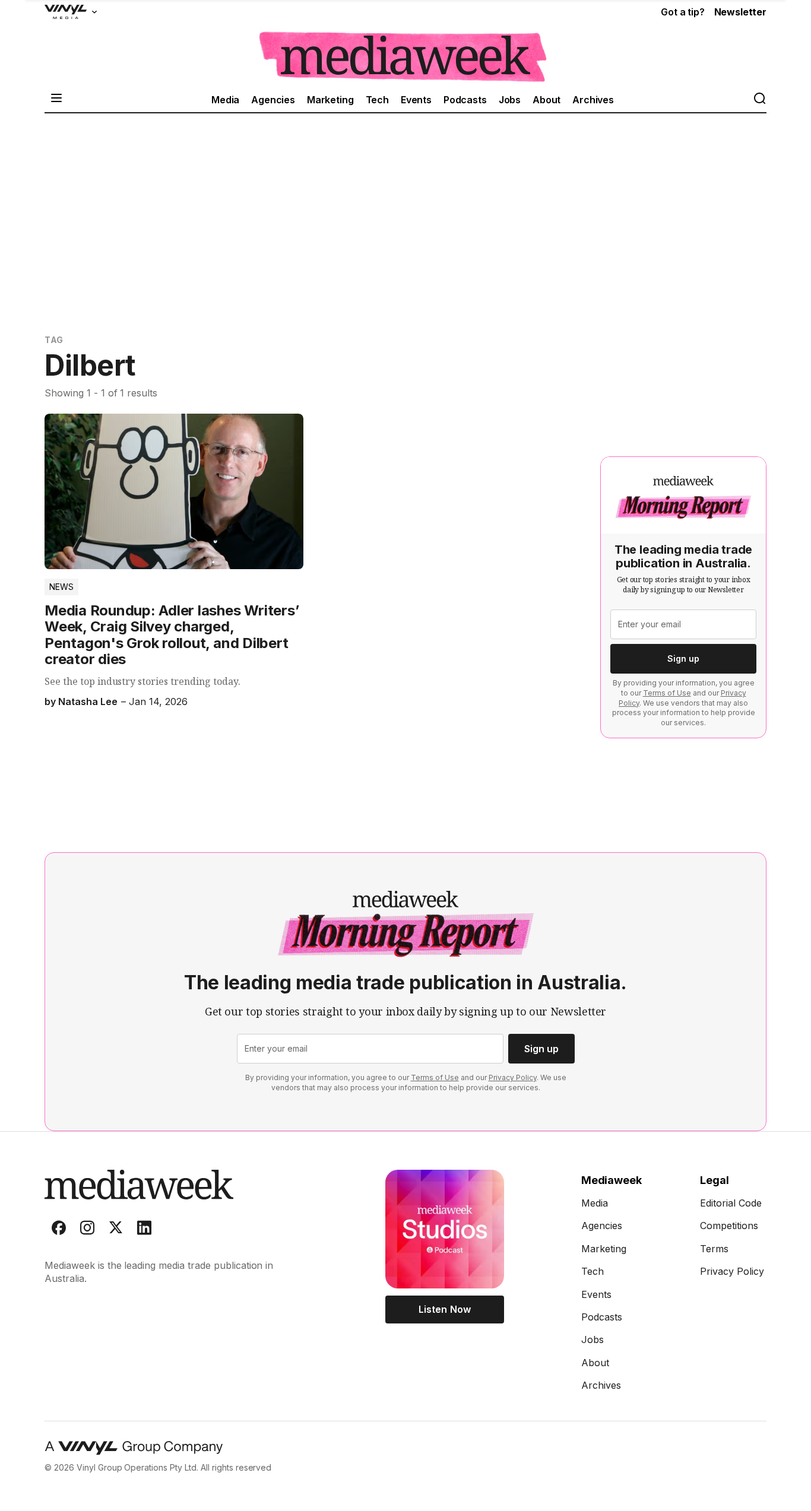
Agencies (273, 100)
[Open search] (759, 99)
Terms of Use (667, 692)
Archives (593, 100)
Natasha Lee (88, 701)
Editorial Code (731, 1203)
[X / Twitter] (116, 1230)
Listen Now (444, 1309)
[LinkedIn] (144, 1230)
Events (416, 100)
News (61, 587)
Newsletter (740, 12)
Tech (377, 100)
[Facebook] (59, 1230)
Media (225, 100)
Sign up (683, 658)
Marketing (330, 100)
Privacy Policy (513, 1077)
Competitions (729, 1225)
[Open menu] (56, 99)
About (546, 100)
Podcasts (465, 100)
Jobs (510, 100)
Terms (714, 1249)
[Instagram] (87, 1230)
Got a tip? (682, 12)
